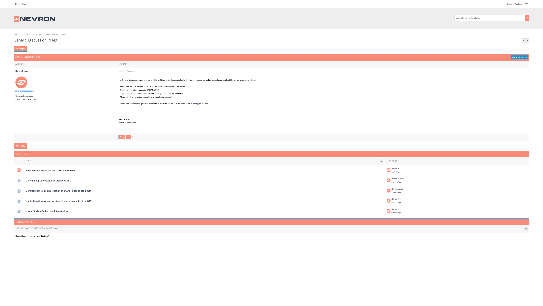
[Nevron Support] (21, 82)
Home (16, 35)
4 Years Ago (396, 182)
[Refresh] (526, 229)
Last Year (395, 172)
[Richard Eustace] (19, 191)
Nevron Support (397, 168)
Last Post (392, 161)
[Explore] (526, 4)
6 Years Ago (396, 213)
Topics (29, 161)
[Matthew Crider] (19, 180)
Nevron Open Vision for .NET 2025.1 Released (50, 170)
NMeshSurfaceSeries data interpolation (47, 211)
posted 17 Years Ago (126, 71)
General (25, 35)
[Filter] (381, 161)
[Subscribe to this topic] (527, 40)
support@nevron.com (200, 104)
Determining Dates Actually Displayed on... (48, 180)
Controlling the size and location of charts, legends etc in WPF (59, 191)
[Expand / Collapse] (527, 154)
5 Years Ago (396, 192)
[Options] (526, 71)
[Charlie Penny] (19, 211)
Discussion (36, 35)
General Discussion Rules (55, 35)
